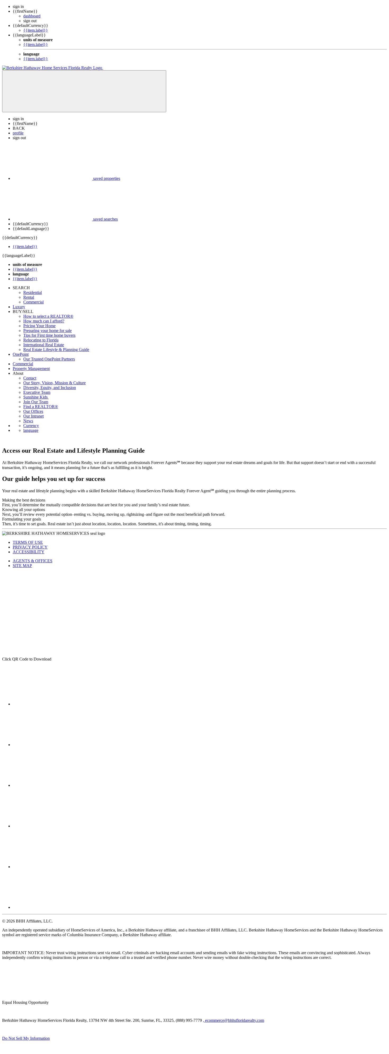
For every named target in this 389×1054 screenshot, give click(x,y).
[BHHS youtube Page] (52, 866)
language (30, 430)
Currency (31, 425)
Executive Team (36, 392)
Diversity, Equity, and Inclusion (49, 387)
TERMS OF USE (28, 542)
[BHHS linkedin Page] (52, 826)
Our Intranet (33, 416)
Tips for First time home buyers (49, 335)
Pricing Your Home (39, 326)
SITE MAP (22, 565)
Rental (28, 297)
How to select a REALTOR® (48, 316)
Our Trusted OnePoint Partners (49, 359)
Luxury (19, 307)
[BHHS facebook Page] (52, 704)
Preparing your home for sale (47, 330)
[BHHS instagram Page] (52, 907)
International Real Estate (43, 345)
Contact (29, 378)
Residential (32, 292)
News (28, 421)
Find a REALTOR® (40, 406)
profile (18, 133)
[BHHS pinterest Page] (52, 785)
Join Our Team (35, 402)
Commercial (33, 302)
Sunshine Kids (36, 397)
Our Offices (33, 411)
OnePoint (21, 354)
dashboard (31, 16)
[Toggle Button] (84, 91)
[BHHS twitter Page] (52, 744)
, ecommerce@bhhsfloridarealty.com (233, 1020)
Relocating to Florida (40, 340)
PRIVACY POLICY (30, 547)
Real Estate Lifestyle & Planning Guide (56, 349)
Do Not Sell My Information (26, 1038)
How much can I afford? (43, 321)
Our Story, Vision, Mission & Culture (54, 383)
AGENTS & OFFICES (32, 561)
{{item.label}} (35, 30)
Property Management (31, 368)
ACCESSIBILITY (28, 552)
